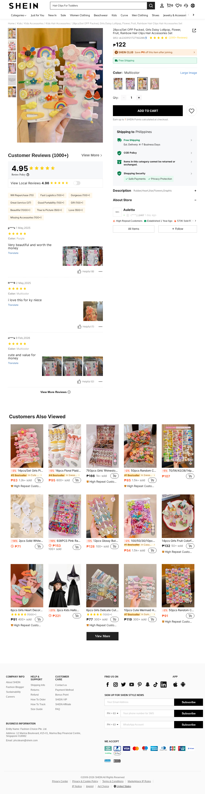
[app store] (175, 686)
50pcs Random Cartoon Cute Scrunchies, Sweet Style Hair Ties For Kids (141, 470)
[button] (186, 5)
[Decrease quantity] (123, 97)
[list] (137, 685)
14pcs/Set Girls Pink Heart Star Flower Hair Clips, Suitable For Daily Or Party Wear (27, 470)
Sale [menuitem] (63, 15)
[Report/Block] (100, 271)
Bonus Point (61, 694)
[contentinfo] (154, 751)
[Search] (151, 5)
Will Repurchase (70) (22, 195)
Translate (13, 253)
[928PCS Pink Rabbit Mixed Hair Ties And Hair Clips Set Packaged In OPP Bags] (64, 516)
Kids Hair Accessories (58, 23)
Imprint (89, 786)
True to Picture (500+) (49, 210)
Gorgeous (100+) (80, 195)
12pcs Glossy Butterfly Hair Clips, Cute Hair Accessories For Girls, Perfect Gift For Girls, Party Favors (103, 540)
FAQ (57, 709)
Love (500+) (76, 210)
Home (11, 23)
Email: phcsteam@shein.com (22, 740)
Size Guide (37, 709)
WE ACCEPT (112, 741)
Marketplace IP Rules (139, 781)
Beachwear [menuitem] (101, 15)
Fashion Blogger (15, 687)
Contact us (61, 685)
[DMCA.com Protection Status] (117, 760)
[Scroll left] (188, 15)
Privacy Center (60, 781)
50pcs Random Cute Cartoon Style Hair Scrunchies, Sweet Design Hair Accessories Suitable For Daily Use (178, 610)
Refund (35, 694)
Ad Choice (103, 786)
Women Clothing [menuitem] (80, 15)
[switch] (76, 183)
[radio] (118, 83)
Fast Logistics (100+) (52, 195)
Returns (35, 690)
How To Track (38, 704)
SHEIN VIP (61, 699)
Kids (19, 23)
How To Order (38, 699)
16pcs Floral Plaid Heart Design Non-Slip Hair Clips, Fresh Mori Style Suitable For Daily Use (65, 470)
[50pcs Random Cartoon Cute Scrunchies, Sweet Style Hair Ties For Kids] (140, 446)
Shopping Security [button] (134, 173)
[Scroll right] (193, 15)
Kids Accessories (33, 23)
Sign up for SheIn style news (124, 695)
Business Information (21, 723)
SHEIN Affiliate (63, 704)
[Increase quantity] (139, 97)
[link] (169, 5)
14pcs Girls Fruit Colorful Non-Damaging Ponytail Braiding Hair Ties (178, 540)
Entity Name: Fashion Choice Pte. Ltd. (26, 729)
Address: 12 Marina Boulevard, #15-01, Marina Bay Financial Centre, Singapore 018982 (43, 734)
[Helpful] (79, 271)
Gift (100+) (77, 202)
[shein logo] (23, 5)
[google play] (183, 686)
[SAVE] (191, 110)
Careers (10, 696)
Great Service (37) (20, 202)
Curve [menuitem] (124, 15)
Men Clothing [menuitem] (140, 15)
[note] (26, 486)
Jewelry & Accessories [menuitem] (176, 15)
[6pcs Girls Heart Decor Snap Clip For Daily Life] (27, 586)
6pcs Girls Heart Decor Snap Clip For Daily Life (27, 610)
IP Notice (77, 786)
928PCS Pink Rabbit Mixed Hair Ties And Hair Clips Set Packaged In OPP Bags (65, 540)
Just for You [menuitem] (37, 15)
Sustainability (13, 692)
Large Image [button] (188, 72)
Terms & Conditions (113, 781)
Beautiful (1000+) (20, 210)
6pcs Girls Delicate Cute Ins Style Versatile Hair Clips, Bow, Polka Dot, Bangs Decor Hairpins (102, 610)
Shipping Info (38, 685)
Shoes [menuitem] (155, 15)
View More (102, 636)
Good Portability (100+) (51, 202)
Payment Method (64, 690)
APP (175, 677)
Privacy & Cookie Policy (85, 781)
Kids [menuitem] (114, 15)
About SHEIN (13, 682)
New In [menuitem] (52, 15)
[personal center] (162, 5)
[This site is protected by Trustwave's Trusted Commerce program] (108, 760)
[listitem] (27, 456)
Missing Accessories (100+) (25, 217)
